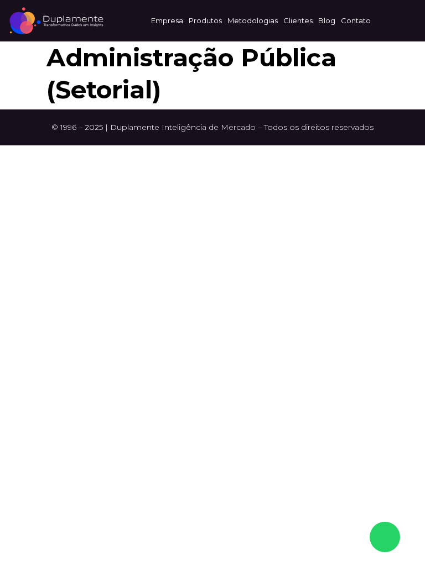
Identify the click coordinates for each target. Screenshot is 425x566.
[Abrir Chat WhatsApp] (385, 537)
